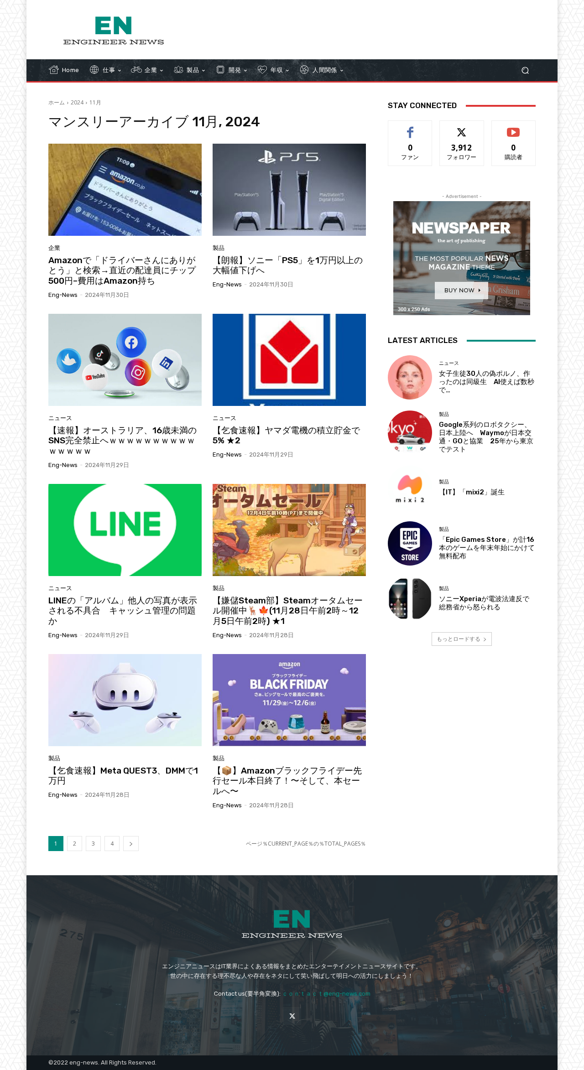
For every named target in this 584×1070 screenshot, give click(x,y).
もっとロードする (458, 639)
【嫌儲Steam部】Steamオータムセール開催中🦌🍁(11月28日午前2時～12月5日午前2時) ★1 (288, 611)
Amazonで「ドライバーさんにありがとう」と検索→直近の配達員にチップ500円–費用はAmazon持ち (122, 270)
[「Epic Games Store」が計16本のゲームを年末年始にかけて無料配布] (410, 543)
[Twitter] (292, 1016)
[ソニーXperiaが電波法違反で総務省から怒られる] (410, 599)
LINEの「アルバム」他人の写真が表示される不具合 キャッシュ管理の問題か (122, 611)
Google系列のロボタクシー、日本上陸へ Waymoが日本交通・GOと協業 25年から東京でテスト (486, 437)
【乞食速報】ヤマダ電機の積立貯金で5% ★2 (286, 435)
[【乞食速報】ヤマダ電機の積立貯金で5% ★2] (289, 360)
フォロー (462, 127)
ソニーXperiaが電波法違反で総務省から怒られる (484, 603)
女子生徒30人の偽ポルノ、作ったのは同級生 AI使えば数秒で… (486, 381)
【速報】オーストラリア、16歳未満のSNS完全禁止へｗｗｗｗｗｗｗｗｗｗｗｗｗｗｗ (122, 441)
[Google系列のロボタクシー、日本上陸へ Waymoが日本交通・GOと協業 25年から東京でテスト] (410, 432)
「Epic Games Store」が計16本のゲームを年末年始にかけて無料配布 (487, 547)
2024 (77, 102)
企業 (54, 248)
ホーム (56, 102)
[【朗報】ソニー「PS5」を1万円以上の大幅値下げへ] (289, 190)
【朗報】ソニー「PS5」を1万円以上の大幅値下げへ (288, 265)
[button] (525, 70)
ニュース (60, 418)
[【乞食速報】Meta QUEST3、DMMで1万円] (125, 700)
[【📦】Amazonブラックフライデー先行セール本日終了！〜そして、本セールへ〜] (289, 700)
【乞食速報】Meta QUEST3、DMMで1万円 (123, 775)
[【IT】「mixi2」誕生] (410, 488)
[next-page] (131, 843)
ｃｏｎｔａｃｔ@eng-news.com (326, 993)
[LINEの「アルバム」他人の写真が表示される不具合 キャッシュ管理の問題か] (125, 530)
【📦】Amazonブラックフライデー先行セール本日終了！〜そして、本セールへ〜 (287, 781)
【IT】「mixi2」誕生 (472, 492)
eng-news (63, 294)
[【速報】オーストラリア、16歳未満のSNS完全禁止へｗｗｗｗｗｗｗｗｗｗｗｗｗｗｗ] (125, 360)
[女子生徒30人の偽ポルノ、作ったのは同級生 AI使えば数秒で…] (410, 377)
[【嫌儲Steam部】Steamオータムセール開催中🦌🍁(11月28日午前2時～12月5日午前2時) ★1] (289, 530)
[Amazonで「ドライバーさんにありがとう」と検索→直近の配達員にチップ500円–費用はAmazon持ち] (125, 190)
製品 (218, 248)
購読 (514, 127)
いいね (410, 127)
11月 (95, 102)
